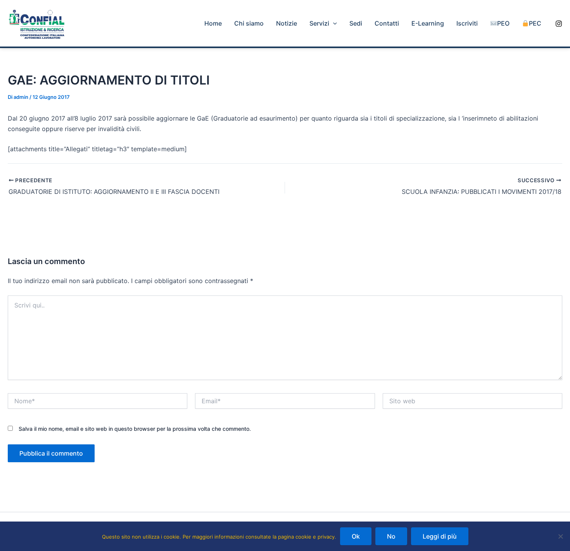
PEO (503, 23)
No (391, 536)
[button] (333, 23)
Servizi (319, 23)
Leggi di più (440, 536)
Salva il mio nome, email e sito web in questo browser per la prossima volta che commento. (135, 428)
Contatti (387, 23)
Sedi (355, 23)
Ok (356, 536)
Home (213, 23)
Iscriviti (467, 23)
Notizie (286, 23)
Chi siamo (249, 23)
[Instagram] (558, 23)
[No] (560, 536)
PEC (535, 23)
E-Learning (427, 23)
